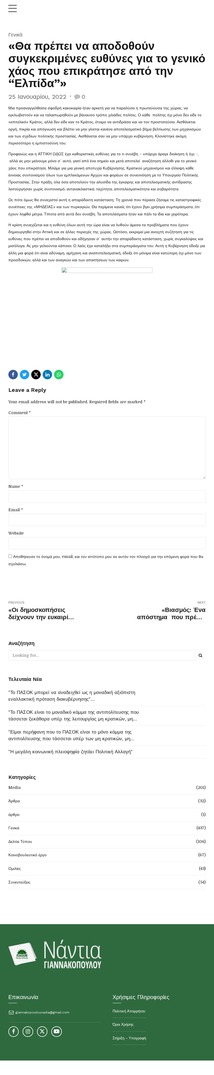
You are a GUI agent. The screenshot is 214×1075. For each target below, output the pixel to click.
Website (16, 533)
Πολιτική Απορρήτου (129, 1011)
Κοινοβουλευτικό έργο (27, 855)
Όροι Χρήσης (123, 1024)
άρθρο (14, 814)
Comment (19, 412)
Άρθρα (14, 801)
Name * (15, 486)
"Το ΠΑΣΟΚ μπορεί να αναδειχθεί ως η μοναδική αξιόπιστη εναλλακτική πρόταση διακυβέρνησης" (71, 696)
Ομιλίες (14, 868)
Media (14, 787)
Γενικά (15, 35)
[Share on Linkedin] (47, 374)
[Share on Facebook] (13, 374)
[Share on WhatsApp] (59, 374)
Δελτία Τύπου (20, 841)
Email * (15, 510)
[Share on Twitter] (24, 374)
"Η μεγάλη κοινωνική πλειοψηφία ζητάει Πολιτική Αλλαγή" (70, 751)
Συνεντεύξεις (19, 882)
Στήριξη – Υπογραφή (129, 1038)
